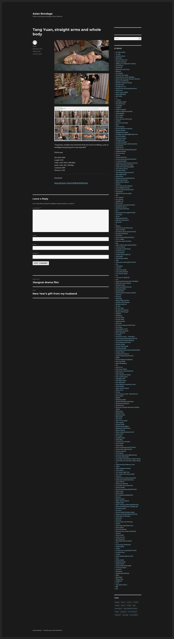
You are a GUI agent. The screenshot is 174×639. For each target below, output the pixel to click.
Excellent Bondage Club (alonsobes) (126, 144)
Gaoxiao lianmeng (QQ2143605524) (126, 159)
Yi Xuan (118, 554)
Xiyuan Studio (120, 535)
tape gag (125, 615)
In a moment (119, 197)
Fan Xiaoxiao (119, 146)
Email (35, 244)
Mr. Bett (118, 306)
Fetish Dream (120, 148)
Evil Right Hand (120, 140)
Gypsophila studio (121, 174)
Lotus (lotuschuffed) (122, 272)
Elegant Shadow (120, 130)
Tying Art (118, 476)
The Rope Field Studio (122, 457)
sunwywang (119, 445)
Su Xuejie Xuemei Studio (123, 441)
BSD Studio (119, 96)
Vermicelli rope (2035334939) (124, 485)
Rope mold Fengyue (122, 377)
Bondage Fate (120, 85)
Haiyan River (119, 176)
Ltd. (117, 275)
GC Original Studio (121, 161)
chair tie (129, 602)
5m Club (118, 54)
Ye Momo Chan (120, 552)
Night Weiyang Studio (122, 331)
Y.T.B (117, 543)
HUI (117, 195)
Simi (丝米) (119, 419)
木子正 (117, 583)
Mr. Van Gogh (120, 308)
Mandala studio (120, 285)
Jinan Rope (119, 214)
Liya (117, 264)
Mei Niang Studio (121, 289)
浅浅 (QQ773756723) (121, 585)
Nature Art (119, 323)
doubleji (118, 121)
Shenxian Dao (120, 405)
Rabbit (117, 357)
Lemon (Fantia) (120, 247)
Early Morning (120, 127)
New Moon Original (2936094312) (125, 325)
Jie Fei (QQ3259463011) (122, 209)
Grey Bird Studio (120, 170)
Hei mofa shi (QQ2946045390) (124, 190)
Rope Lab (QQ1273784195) (123, 375)
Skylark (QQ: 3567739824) (123, 428)
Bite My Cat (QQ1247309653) (124, 83)
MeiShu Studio (120, 291)
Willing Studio (37, 51)
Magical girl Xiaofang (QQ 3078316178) (127, 281)
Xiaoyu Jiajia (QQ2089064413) (124, 525)
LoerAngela (119, 266)
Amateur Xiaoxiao (121, 62)
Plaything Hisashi (121, 348)
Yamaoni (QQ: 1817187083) (123, 545)
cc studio (118, 100)
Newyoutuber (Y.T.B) (122, 329)
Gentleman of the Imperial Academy (127, 163)
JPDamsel (119, 222)
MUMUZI (118, 314)
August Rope (119, 65)
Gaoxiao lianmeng (121, 157)
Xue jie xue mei (120, 537)
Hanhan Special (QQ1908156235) (125, 178)
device (123, 605)
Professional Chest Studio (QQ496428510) (128, 350)
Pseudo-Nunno (120, 352)
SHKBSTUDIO (120, 413)
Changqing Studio (121, 102)
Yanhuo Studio (120, 546)
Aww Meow (119, 67)
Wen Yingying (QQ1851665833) (124, 495)
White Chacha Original (122, 501)
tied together (134, 615)
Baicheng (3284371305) (122, 69)
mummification (132, 611)
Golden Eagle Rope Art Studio (124, 165)
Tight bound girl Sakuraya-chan (125, 464)
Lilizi (117, 260)
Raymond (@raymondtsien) (124, 359)
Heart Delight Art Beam (123, 188)
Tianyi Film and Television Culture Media (128, 459)
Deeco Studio (119, 115)
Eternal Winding (121, 136)
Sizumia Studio (120, 424)
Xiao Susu (118, 510)
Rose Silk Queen (120, 382)
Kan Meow (119, 235)
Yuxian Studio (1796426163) (123, 566)
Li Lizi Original (120, 253)
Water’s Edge (120, 491)
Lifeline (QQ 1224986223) (123, 254)
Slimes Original (120, 430)
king (117, 243)
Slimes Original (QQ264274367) (125, 432)
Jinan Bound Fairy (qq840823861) (125, 212)
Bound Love (119, 90)
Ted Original (119, 453)
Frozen (118, 155)
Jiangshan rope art (121, 207)
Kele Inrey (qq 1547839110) (123, 241)
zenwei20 (118, 569)
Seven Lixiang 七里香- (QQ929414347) (127, 394)
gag (134, 605)
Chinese (35, 54)
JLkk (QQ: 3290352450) (122, 220)
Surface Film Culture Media (124, 449)
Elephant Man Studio (122, 132)
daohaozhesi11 (120, 113)
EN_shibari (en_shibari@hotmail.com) (127, 134)
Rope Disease (120, 373)
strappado (118, 615)
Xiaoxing (118, 520)
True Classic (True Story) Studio (125, 474)
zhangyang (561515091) (122, 573)
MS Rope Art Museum (122, 310)
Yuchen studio (120, 560)
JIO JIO (118, 216)
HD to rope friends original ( (124, 186)
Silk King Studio (120, 415)
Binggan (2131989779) (122, 81)
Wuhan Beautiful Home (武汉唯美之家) (127, 506)
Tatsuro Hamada (121, 451)
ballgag (117, 602)
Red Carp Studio (120, 361)
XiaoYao (118, 524)
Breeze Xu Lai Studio (122, 92)
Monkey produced (121, 304)
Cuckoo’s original (121, 109)
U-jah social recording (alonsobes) (126, 478)
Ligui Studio (119, 256)
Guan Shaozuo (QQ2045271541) (124, 172)
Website (36, 253)
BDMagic (118, 71)
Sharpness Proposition (122, 403)
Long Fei (118, 268)
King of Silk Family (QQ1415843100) (126, 245)
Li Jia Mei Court (120, 251)
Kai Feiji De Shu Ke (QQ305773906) (126, 232)
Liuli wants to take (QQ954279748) (126, 262)
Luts (117, 279)
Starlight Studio (120, 438)
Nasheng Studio (120, 321)
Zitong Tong (119, 579)
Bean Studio (119, 73)
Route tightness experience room (126, 384)
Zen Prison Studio (121, 567)
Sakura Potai (119, 390)
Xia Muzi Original (121, 508)
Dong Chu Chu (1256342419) (124, 119)
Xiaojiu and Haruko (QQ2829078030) (126, 514)
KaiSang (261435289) (122, 233)
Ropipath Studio (120, 378)
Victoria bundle (120, 487)
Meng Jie (118, 296)
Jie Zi (117, 211)
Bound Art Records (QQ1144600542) (126, 88)
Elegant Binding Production (124, 128)
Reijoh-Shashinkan (121, 363)
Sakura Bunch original (122, 388)
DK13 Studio (119, 117)
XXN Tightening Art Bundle (124, 541)
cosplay (117, 605)
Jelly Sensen (119, 203)
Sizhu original (120, 422)
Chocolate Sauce (120, 104)
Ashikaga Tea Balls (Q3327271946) (126, 64)
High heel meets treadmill (123, 193)
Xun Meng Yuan (120, 539)
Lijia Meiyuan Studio (122, 258)
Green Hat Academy (122, 169)
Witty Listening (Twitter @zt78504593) (127, 504)
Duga (117, 125)
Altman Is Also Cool (121, 60)
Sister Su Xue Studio (121, 420)
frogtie (129, 605)
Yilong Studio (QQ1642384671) (124, 556)
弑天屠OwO (119, 581)
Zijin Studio (119, 577)
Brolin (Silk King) (121, 94)
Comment (37, 208)
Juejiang (118, 226)
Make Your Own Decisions (123, 283)
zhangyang (119, 571)
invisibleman (119, 201)
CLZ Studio (119, 106)
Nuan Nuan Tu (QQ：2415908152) (125, 336)
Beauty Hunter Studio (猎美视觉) (125, 77)
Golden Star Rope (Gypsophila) (125, 167)
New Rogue (119, 327)
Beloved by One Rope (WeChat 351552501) (128, 79)
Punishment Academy (122, 354)
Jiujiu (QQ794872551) (121, 218)
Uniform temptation (122, 483)
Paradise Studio (120, 344)
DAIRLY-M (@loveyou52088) (124, 111)
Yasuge (118, 548)
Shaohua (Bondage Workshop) (124, 401)
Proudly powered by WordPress (52, 630)
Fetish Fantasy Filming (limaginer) (126, 149)
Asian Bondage (43, 13)
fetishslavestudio (121, 151)
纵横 (117, 587)
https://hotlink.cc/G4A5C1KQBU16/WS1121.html (71, 183)
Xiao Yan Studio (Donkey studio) (125, 512)
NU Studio (118, 335)
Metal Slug (119, 298)
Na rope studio (120, 317)
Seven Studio (119, 396)
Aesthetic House (120, 56)
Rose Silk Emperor (121, 380)
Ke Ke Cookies (120, 239)
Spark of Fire (119, 434)
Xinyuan (118, 533)
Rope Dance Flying (121, 369)
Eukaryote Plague (121, 138)
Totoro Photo (119, 470)
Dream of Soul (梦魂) (122, 123)
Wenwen (118, 497)
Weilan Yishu (119, 493)
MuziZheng (119, 316)
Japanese (123, 611)
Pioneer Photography (122, 346)
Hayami (118, 184)
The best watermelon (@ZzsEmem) (126, 455)
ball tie (123, 602)
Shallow (118, 398)
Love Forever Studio (122, 274)
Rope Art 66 (119, 367)
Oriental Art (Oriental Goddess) (125, 340)
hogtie (40, 54)
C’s (116, 98)
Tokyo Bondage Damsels (123, 468)
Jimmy (34, 46)
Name (35, 235)
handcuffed (118, 608)
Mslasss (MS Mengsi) (122, 312)
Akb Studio (119, 58)
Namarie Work (120, 319)
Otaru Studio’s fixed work (123, 342)
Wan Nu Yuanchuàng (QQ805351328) (126, 489)
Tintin (117, 466)
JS (116, 224)
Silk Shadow (119, 417)
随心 (117, 588)
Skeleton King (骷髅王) (122, 426)
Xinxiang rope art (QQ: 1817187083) (126, 531)
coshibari (118, 107)
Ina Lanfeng (119, 199)
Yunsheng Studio (121, 562)
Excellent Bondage (121, 142)
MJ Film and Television (123, 302)
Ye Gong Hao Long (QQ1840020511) (126, 550)
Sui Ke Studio (119, 443)
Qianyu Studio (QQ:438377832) (124, 356)
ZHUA (117, 575)
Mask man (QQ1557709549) (123, 287)
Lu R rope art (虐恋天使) (122, 277)
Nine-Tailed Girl (120, 333)
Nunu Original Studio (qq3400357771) (126, 338)
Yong (117, 558)
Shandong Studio (121, 399)
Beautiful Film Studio (122, 75)
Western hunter (120, 499)
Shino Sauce (119, 411)
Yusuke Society (120, 564)
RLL (117, 365)
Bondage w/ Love (121, 86)
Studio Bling (119, 440)
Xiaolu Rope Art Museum (123, 516)
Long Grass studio (121, 270)
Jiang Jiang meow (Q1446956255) (125, 205)
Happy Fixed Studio (122, 180)
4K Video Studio (120, 52)
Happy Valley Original (122, 182)
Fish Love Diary (120, 153)
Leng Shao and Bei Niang (123, 249)
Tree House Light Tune (123, 472)
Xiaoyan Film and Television (124, 522)
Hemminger (119, 191)
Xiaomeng (119, 518)
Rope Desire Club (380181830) (124, 371)
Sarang (118, 392)
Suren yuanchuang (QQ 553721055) (126, 447)
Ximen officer (120, 527)
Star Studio (119, 436)
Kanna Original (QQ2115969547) (125, 237)
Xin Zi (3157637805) (121, 529)
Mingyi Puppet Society (122, 300)
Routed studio (120, 386)
